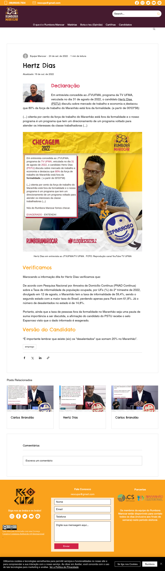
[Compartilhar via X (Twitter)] (32, 357)
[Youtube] (154, 3)
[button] (125, 24)
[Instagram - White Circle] (12, 516)
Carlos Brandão (22, 417)
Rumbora (150, 564)
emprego (29, 346)
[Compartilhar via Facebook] (24, 357)
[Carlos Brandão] (30, 399)
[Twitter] (148, 3)
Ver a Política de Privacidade (64, 567)
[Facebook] (137, 3)
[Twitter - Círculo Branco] (24, 516)
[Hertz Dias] (82, 399)
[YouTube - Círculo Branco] (31, 516)
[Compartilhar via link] (48, 357)
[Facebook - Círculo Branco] (18, 516)
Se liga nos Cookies (127, 564)
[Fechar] (161, 564)
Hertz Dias (70, 417)
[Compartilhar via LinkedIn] (40, 357)
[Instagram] (143, 3)
